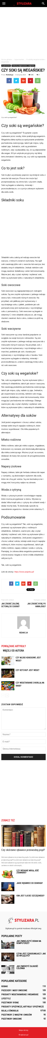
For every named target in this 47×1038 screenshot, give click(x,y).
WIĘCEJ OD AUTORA (13, 650)
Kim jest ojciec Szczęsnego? (30, 895)
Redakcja (9, 75)
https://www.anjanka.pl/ (24, 572)
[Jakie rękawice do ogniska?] (7, 886)
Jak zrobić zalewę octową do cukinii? (10, 605)
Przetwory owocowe (11, 1019)
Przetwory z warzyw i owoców (16, 1015)
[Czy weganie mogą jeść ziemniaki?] (7, 874)
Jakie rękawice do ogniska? (29, 883)
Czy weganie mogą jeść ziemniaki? (27, 871)
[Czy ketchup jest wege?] (7, 673)
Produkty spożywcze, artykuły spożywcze (22, 1006)
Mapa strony (23, 1030)
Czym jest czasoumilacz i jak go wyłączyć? (31, 954)
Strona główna (6, 59)
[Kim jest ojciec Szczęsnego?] (7, 899)
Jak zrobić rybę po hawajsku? (36, 605)
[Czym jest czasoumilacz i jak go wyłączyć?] (7, 957)
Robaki (4, 986)
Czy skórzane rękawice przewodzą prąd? (23, 849)
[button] (43, 3)
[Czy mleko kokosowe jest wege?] (7, 660)
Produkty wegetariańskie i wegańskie (23, 65)
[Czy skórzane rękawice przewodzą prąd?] (23, 836)
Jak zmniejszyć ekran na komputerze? (28, 942)
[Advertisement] (23, 31)
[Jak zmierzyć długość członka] (7, 969)
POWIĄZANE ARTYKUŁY (13, 646)
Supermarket (6, 65)
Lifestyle (6, 998)
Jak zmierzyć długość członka (27, 967)
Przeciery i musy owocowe (14, 990)
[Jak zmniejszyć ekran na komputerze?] (7, 944)
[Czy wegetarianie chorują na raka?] (7, 685)
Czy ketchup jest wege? (27, 670)
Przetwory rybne (10, 1002)
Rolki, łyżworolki (9, 1010)
